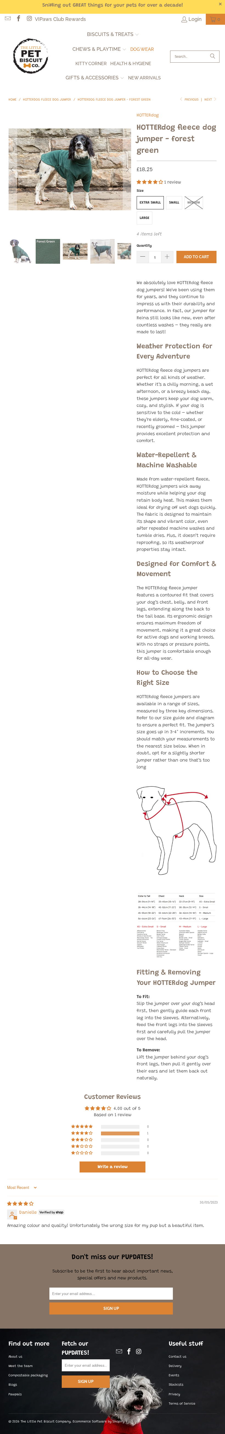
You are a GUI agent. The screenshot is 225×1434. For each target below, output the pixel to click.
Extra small (150, 202)
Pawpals (15, 1394)
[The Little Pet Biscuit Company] (30, 56)
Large (144, 218)
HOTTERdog (148, 115)
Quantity (144, 246)
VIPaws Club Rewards (60, 19)
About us (15, 1356)
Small (174, 202)
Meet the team (21, 1366)
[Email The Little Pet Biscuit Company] (7, 19)
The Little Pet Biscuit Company (46, 1421)
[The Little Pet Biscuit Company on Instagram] (29, 19)
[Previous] (12, 169)
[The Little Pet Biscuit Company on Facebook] (18, 19)
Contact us (177, 1356)
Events (174, 1375)
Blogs (13, 1384)
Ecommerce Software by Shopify (98, 1421)
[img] (20, 1204)
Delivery (175, 1366)
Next (208, 99)
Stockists (176, 1384)
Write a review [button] (113, 1167)
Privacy (174, 1394)
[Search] (213, 57)
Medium (193, 202)
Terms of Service (182, 1403)
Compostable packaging (28, 1375)
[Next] (127, 169)
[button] (113, 34)
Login (195, 19)
